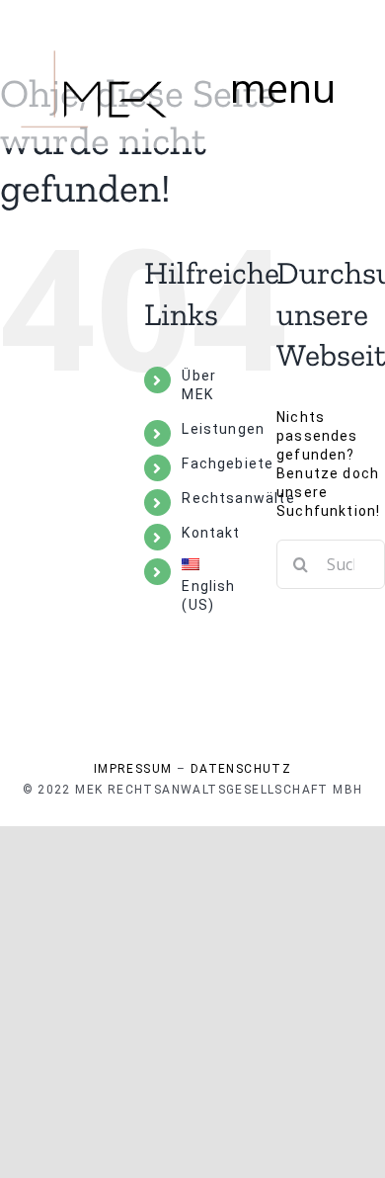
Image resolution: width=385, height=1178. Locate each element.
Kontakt (211, 533)
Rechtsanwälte (238, 498)
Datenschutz (241, 769)
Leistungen (223, 429)
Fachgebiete (227, 463)
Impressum (133, 769)
